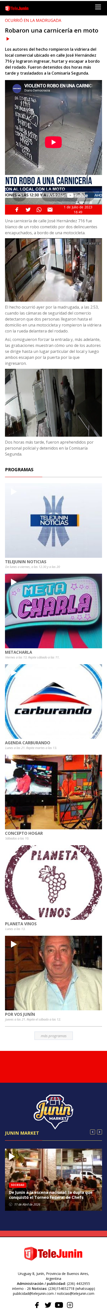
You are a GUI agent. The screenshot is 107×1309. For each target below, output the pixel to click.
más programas (53, 1035)
